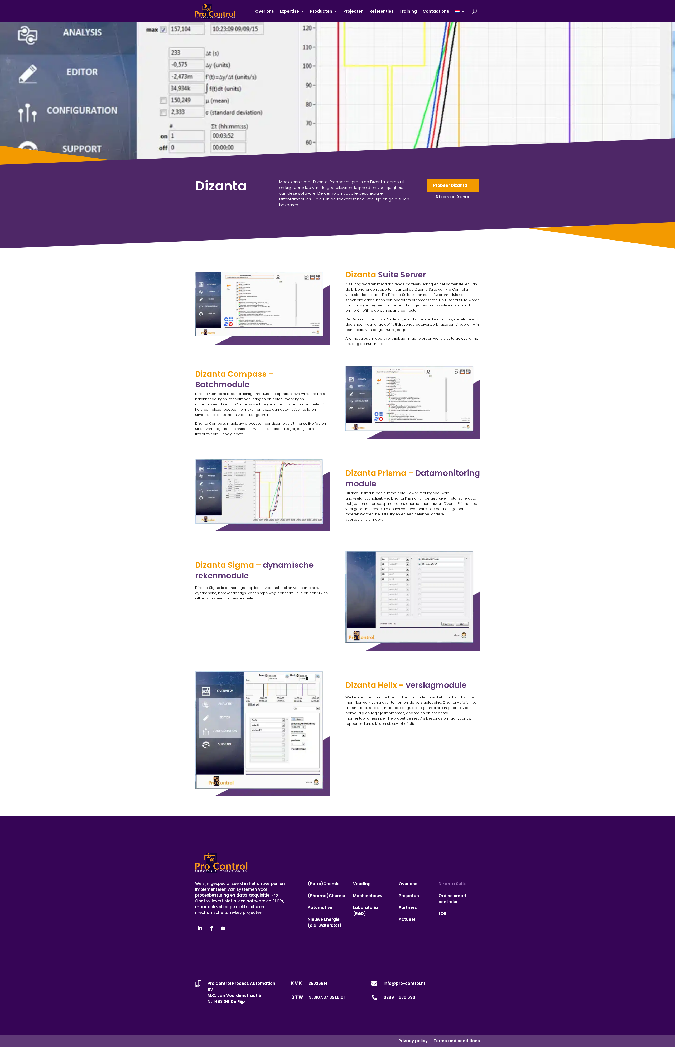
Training (408, 11)
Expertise (289, 11)
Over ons (264, 11)
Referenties (381, 11)
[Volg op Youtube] (223, 928)
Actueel (407, 919)
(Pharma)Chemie (326, 895)
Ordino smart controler (452, 898)
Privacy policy (413, 1041)
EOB (442, 913)
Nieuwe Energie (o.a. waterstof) (324, 922)
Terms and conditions (456, 1041)
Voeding (362, 884)
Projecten (353, 11)
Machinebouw (368, 895)
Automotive (320, 907)
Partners (408, 907)
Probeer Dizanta (450, 185)
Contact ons (436, 11)
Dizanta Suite (452, 884)
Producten (321, 11)
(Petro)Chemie (324, 884)
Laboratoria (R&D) (365, 910)
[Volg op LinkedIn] (200, 928)
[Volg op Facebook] (211, 928)
